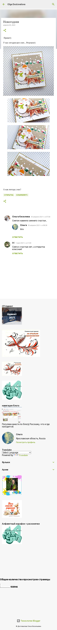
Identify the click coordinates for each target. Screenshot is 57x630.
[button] (4, 30)
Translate (23, 455)
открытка (8, 195)
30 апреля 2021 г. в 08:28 (37, 225)
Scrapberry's (21, 195)
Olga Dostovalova (16, 4)
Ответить (17, 237)
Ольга (23, 225)
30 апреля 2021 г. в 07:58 (40, 217)
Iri (13, 243)
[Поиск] (53, 4)
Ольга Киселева (21, 216)
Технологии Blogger (30, 621)
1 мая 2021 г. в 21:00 (23, 243)
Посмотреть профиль (25, 442)
